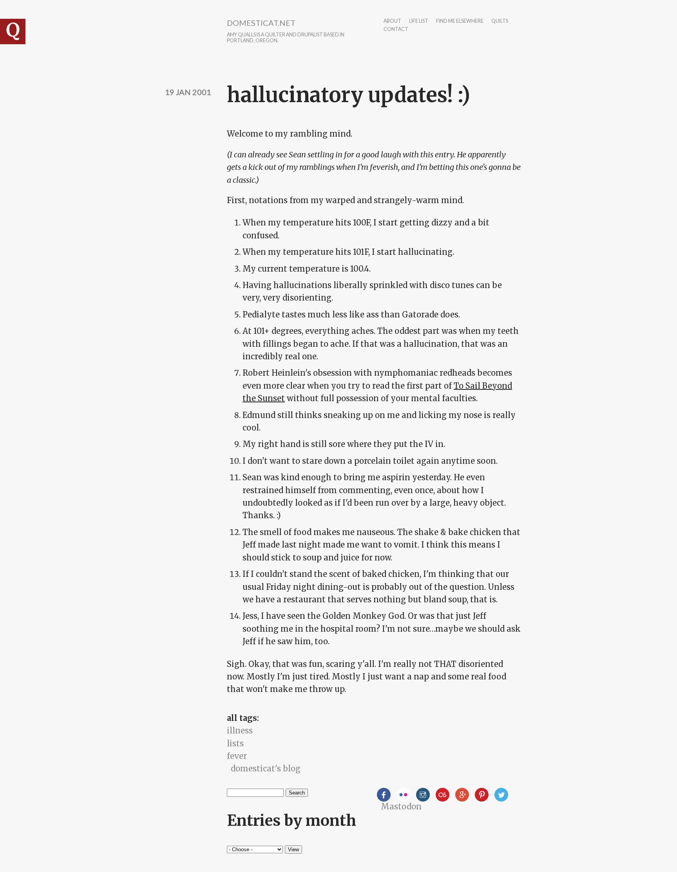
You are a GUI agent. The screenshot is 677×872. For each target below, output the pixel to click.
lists (235, 743)
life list (418, 21)
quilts (499, 21)
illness (240, 730)
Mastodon (401, 806)
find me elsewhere (459, 21)
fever (237, 756)
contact (396, 29)
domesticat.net (261, 22)
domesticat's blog (265, 768)
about (392, 21)
